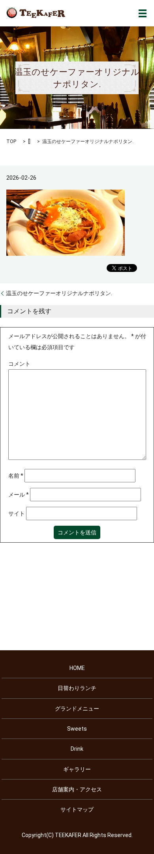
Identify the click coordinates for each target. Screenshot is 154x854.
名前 (15, 476)
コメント (19, 364)
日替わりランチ (77, 688)
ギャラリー (77, 769)
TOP (11, 141)
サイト (16, 513)
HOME (77, 668)
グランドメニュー (77, 708)
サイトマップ (77, 809)
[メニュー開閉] (142, 13)
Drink (77, 749)
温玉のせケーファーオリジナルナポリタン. (59, 293)
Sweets (77, 729)
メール (18, 494)
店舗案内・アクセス (77, 789)
